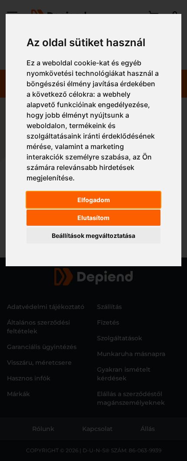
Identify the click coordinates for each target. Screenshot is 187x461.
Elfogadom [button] (93, 199)
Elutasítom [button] (93, 217)
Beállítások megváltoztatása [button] (93, 235)
